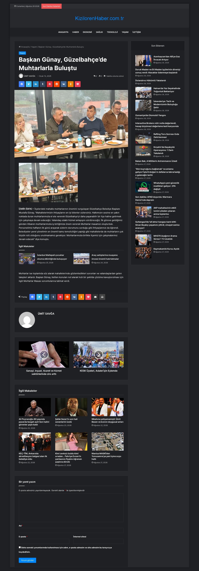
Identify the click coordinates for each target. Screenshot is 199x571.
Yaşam (125, 32)
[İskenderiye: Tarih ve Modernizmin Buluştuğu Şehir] (143, 105)
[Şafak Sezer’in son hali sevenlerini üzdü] (71, 407)
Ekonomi (87, 32)
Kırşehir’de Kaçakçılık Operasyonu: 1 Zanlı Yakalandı (164, 150)
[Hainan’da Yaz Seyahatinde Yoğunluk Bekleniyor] (143, 92)
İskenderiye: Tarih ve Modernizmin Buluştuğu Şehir (166, 104)
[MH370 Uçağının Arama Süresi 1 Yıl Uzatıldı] (143, 239)
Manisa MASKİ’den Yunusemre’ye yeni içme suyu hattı (106, 456)
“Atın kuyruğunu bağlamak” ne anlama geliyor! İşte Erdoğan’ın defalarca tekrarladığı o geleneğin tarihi (157, 172)
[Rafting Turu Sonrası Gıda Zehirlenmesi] (143, 138)
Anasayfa (63, 32)
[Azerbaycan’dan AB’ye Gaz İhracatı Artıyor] (143, 60)
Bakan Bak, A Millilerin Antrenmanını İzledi (156, 161)
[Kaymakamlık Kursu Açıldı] (143, 252)
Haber (75, 32)
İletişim (137, 32)
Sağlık (99, 32)
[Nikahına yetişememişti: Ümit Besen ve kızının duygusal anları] (108, 407)
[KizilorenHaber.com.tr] (99, 18)
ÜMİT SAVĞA (29, 76)
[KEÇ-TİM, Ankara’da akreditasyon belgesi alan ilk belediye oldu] (35, 442)
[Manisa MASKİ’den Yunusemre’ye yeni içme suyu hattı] (108, 442)
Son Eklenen (157, 45)
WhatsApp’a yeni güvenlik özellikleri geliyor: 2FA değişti (166, 186)
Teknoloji (112, 32)
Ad (21, 525)
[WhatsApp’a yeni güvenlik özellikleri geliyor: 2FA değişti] (143, 186)
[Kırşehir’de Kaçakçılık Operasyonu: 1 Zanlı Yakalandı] (143, 151)
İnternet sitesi (79, 536)
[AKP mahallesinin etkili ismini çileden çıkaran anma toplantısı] (143, 211)
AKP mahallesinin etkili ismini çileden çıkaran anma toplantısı (165, 211)
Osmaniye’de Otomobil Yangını (150, 115)
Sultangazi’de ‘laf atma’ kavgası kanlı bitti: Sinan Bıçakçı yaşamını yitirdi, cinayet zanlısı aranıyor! (157, 225)
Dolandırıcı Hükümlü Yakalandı (150, 80)
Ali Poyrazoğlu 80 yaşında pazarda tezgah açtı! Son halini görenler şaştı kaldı (34, 422)
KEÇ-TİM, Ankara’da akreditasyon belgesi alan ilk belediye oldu (33, 456)
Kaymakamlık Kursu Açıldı (166, 249)
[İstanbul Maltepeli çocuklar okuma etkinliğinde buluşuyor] (27, 258)
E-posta (23, 536)
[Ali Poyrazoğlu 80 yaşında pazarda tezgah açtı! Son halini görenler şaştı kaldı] (35, 407)
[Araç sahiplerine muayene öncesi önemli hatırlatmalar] (81, 258)
